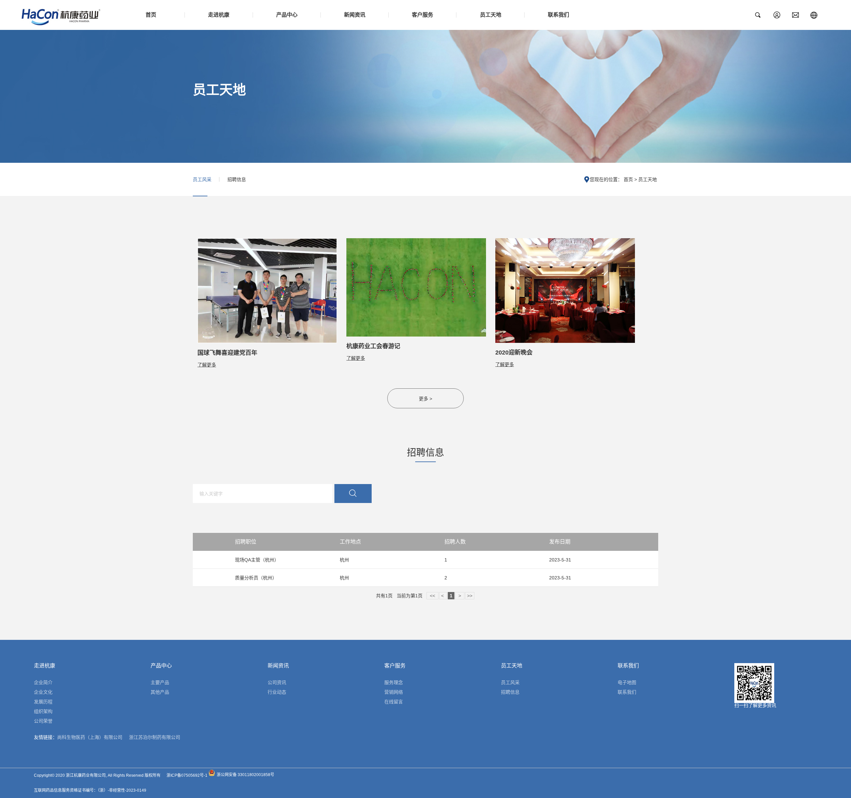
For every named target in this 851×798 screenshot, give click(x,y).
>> (469, 595)
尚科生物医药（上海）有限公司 (89, 737)
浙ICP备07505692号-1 (187, 775)
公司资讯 (277, 682)
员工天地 (490, 15)
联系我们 (558, 15)
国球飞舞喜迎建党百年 (227, 352)
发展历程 (43, 701)
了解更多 (206, 364)
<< (432, 595)
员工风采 (202, 179)
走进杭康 (218, 15)
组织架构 (43, 711)
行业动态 (277, 692)
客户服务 (422, 15)
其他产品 (160, 692)
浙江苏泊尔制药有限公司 (154, 737)
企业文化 (43, 692)
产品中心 (287, 15)
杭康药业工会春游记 (373, 346)
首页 (151, 15)
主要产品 (160, 682)
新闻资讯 (354, 15)
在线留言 (393, 701)
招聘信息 (236, 179)
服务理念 (393, 682)
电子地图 (627, 682)
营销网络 (393, 692)
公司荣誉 (43, 721)
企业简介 (43, 682)
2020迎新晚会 (514, 352)
